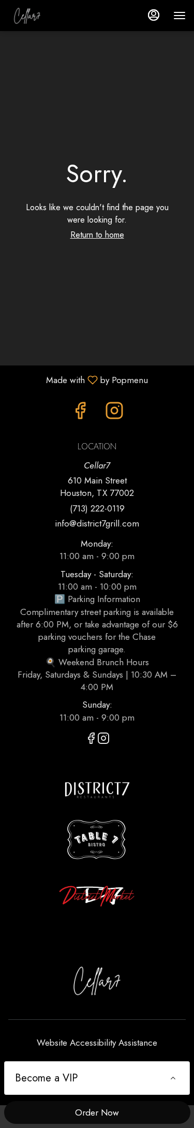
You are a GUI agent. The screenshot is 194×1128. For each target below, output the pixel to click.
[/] (97, 789)
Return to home (97, 235)
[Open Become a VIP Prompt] (173, 1078)
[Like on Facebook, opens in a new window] (80, 413)
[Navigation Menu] (179, 15)
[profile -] (153, 15)
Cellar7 (97, 980)
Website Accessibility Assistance (97, 1042)
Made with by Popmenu (78, 379)
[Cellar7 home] (54, 15)
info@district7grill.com (97, 523)
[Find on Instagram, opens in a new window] (114, 413)
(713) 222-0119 (97, 508)
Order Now (97, 1112)
